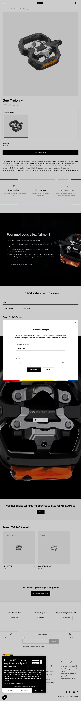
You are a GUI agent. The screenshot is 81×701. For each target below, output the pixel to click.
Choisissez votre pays (22, 344)
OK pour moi (39, 690)
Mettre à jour (34, 369)
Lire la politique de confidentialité (13, 683)
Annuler (48, 369)
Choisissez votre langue (23, 359)
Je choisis (24, 690)
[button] (4, 697)
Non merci (9, 690)
